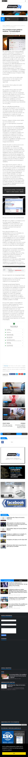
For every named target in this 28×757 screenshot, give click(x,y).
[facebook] (25, 1)
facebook (24, 433)
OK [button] (14, 753)
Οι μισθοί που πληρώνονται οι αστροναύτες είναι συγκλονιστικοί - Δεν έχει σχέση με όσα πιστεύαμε (18, 584)
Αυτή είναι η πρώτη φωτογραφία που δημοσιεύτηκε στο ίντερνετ (11, 417)
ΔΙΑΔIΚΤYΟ (8, 25)
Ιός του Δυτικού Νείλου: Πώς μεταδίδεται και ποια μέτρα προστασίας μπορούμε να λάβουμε (18, 605)
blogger (19, 433)
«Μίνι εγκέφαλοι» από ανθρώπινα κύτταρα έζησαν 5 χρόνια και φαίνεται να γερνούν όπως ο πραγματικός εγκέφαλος (17, 524)
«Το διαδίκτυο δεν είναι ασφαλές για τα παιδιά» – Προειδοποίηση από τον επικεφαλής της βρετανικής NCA (13, 391)
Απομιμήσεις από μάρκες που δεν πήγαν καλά (17, 539)
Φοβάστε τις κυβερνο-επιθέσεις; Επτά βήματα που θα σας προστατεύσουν (13, 404)
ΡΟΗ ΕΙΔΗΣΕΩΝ (7, 580)
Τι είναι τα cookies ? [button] (7, 750)
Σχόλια (20, 580)
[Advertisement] (14, 564)
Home (4, 25)
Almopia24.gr (6, 365)
